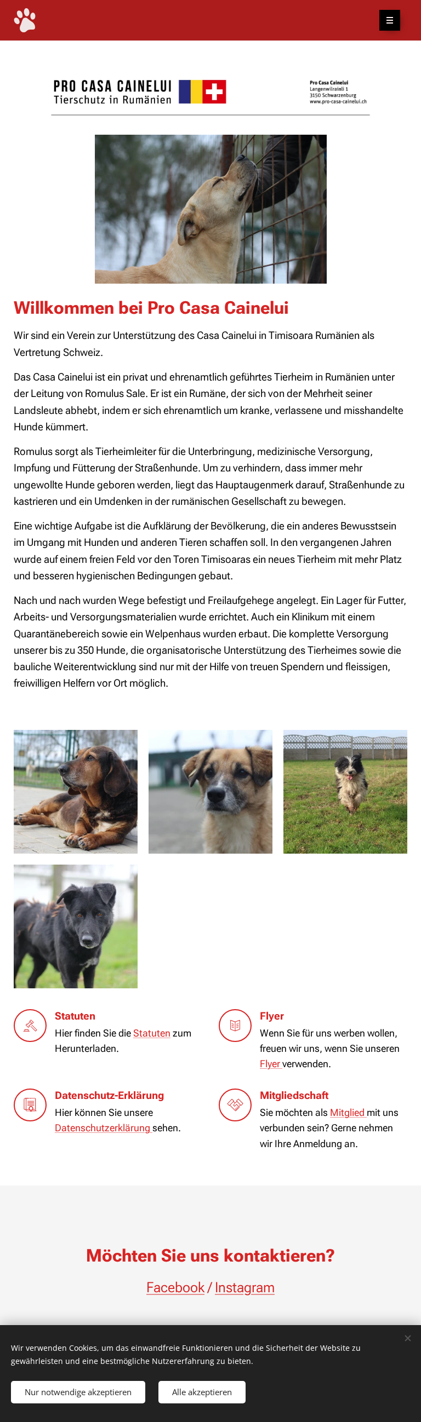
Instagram (245, 1287)
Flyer (271, 1063)
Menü (389, 20)
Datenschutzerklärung (103, 1127)
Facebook (175, 1287)
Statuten (151, 1033)
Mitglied (348, 1112)
